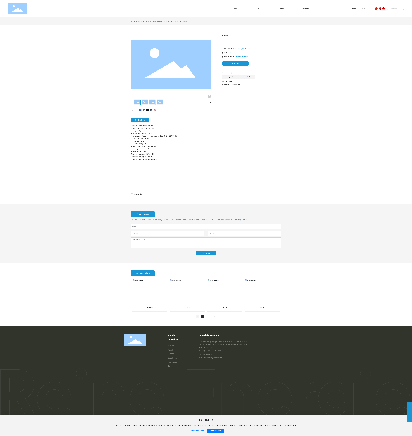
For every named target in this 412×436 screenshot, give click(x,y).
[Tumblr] (151, 110)
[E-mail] (409, 409)
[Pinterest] (155, 110)
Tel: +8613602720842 (207, 354)
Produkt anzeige (146, 21)
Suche (401, 8)
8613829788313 (235, 53)
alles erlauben (215, 431)
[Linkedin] (144, 110)
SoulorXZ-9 (150, 307)
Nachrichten (172, 358)
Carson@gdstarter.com (242, 49)
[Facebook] (140, 110)
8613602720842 (242, 57)
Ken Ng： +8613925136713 (210, 351)
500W (225, 307)
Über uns (171, 346)
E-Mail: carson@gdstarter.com (210, 358)
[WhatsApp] (409, 404)
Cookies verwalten (197, 431)
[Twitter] (147, 110)
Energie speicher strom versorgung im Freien (167, 21)
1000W (187, 307)
